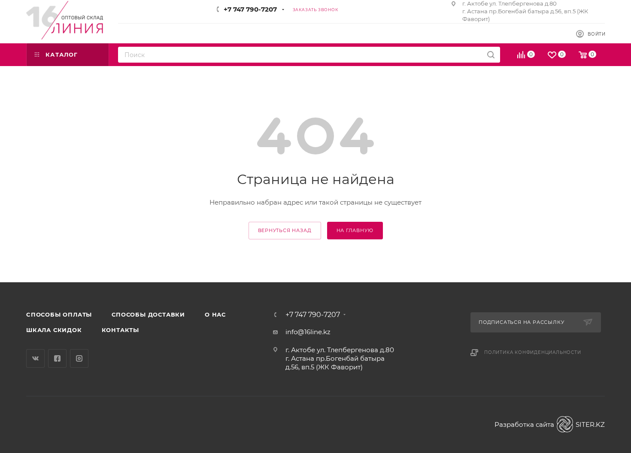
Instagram (79, 358)
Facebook (57, 358)
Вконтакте (35, 358)
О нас (215, 314)
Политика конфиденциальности (532, 352)
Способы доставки (148, 314)
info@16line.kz (308, 332)
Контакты (120, 329)
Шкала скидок (54, 329)
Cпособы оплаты (59, 314)
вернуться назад (285, 230)
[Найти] (491, 55)
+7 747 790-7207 (250, 9)
